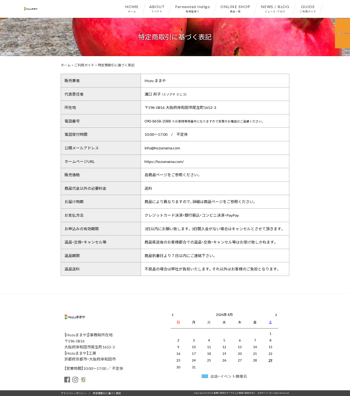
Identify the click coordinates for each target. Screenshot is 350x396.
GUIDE (308, 8)
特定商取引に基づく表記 (107, 393)
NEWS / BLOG (275, 8)
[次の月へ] (276, 313)
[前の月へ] (173, 313)
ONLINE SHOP (235, 8)
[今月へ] (193, 309)
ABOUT (157, 8)
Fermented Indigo (192, 8)
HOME (132, 8)
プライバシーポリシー (73, 393)
